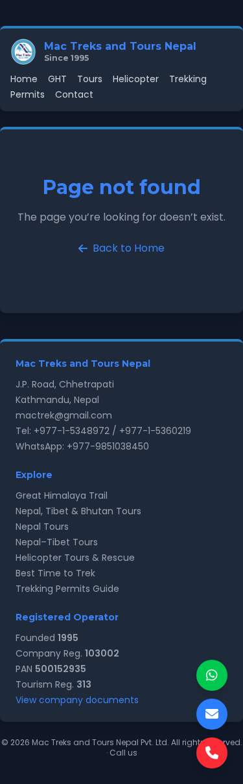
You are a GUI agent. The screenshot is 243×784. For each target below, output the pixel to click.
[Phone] (211, 752)
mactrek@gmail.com (64, 415)
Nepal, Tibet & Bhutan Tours (78, 511)
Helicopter (136, 78)
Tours (89, 78)
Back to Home (129, 248)
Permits (27, 94)
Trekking (188, 78)
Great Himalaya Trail (62, 495)
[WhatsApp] (211, 675)
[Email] (211, 714)
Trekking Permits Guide (67, 588)
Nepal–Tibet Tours (57, 542)
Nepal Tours (42, 526)
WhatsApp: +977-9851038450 (82, 446)
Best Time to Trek (55, 573)
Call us (123, 752)
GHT (57, 78)
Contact (74, 94)
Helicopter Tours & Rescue (75, 557)
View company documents (77, 699)
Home (24, 78)
